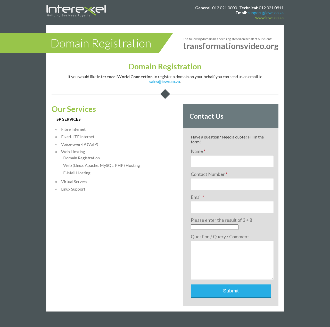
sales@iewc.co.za (164, 81)
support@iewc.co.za (266, 12)
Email (197, 197)
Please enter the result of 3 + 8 (221, 220)
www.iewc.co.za (269, 17)
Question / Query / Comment (220, 236)
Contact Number (209, 174)
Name (198, 151)
